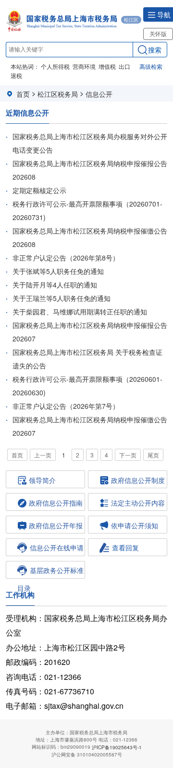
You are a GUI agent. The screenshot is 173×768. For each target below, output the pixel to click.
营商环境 (84, 66)
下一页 (127, 455)
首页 (23, 94)
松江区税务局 (57, 94)
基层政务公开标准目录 (50, 572)
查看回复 (125, 547)
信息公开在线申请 (57, 547)
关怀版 (158, 33)
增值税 (107, 66)
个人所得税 (55, 66)
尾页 (153, 455)
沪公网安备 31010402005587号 (86, 754)
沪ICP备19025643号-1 (117, 747)
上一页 (42, 455)
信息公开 (99, 94)
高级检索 (150, 66)
